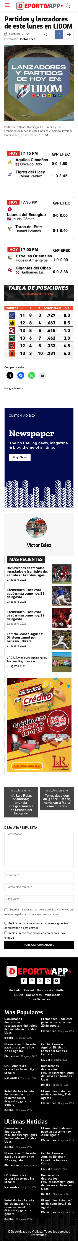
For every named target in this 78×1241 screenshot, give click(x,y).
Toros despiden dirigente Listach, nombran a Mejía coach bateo (57, 801)
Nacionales (11, 1078)
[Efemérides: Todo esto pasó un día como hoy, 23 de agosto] (62, 596)
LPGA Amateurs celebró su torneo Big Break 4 (27, 660)
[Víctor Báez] (39, 527)
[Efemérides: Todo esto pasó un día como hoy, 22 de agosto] (62, 618)
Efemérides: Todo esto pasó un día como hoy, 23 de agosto (25, 593)
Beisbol (9, 1037)
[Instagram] (32, 981)
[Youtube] (57, 981)
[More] (69, 34)
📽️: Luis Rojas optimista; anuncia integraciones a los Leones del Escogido (20, 804)
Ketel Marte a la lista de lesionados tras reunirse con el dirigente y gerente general (19, 1097)
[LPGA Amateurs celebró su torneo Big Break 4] (62, 662)
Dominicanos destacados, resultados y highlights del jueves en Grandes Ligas (57, 1072)
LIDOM (45, 1059)
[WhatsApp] (48, 981)
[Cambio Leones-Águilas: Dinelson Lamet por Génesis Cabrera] (62, 640)
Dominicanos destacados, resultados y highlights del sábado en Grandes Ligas (27, 571)
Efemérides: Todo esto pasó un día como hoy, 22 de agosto (25, 615)
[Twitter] (40, 981)
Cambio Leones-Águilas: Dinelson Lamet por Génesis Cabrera (25, 637)
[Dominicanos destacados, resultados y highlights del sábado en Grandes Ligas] (62, 574)
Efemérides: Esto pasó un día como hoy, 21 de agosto (56, 1094)
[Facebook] (59, 34)
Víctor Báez (27, 39)
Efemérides (48, 1031)
